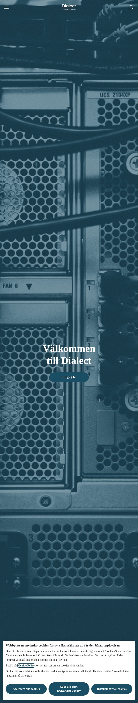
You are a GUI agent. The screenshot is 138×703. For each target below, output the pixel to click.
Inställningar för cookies (111, 688)
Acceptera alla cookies (26, 688)
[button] (131, 7)
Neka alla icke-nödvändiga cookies (69, 688)
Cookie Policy (26, 665)
